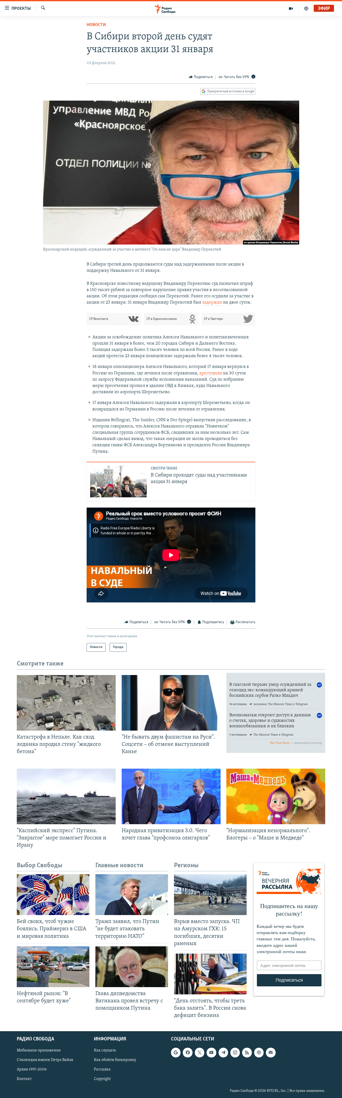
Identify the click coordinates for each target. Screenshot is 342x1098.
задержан (212, 302)
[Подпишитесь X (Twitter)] (199, 1052)
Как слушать (105, 1051)
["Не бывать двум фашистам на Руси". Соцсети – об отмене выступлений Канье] (171, 703)
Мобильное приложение (39, 1051)
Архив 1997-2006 (32, 1070)
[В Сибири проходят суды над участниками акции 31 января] (118, 481)
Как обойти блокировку (115, 1060)
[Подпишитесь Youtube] (211, 1052)
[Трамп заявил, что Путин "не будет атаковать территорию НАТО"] (131, 894)
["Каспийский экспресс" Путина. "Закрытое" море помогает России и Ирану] (66, 796)
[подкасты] (306, 8)
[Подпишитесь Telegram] (223, 1052)
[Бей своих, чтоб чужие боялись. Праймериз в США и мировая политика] (53, 894)
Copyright (102, 1079)
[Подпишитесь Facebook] (187, 1052)
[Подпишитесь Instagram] (235, 1052)
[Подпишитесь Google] (176, 1052)
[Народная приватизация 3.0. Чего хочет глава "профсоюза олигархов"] (171, 796)
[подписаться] (270, 1052)
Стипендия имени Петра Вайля (45, 1060)
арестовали (210, 373)
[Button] (201, 77)
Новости (96, 25)
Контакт (24, 1079)
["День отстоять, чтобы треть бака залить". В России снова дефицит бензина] (210, 974)
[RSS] (247, 1052)
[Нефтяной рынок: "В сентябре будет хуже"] (53, 966)
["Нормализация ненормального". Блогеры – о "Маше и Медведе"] (275, 796)
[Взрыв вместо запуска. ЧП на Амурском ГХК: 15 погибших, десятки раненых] (210, 894)
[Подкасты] (259, 1052)
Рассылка (102, 1070)
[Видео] (291, 8)
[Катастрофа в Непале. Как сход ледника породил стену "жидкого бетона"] (66, 703)
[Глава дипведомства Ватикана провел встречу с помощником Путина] (131, 966)
